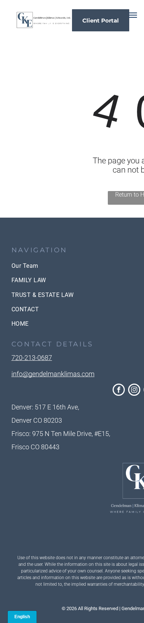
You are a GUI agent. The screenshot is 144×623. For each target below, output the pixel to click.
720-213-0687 (31, 357)
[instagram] (134, 391)
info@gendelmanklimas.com (53, 374)
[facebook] (119, 391)
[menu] (133, 15)
